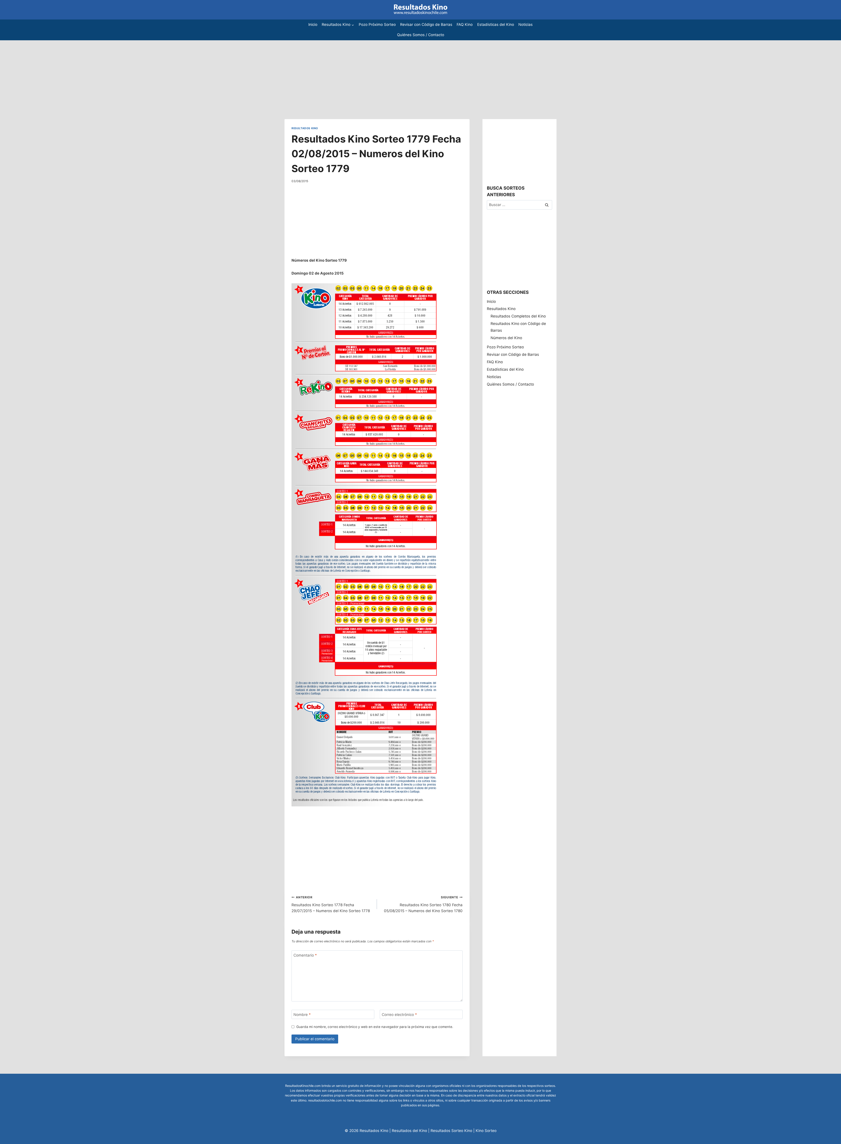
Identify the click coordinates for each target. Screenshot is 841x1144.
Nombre (302, 1014)
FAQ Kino (465, 24)
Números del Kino (506, 338)
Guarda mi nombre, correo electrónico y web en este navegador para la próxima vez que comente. (374, 1027)
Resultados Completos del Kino (518, 316)
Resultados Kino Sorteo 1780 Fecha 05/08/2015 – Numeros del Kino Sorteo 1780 (423, 904)
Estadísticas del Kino (495, 24)
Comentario (305, 955)
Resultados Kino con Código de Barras (518, 327)
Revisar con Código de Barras (426, 24)
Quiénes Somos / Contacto (420, 35)
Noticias (525, 24)
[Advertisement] (131, 71)
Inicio (312, 24)
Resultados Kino (305, 128)
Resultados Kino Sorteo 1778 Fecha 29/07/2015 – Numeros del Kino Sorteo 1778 (331, 904)
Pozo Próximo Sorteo (377, 24)
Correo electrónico (399, 1014)
